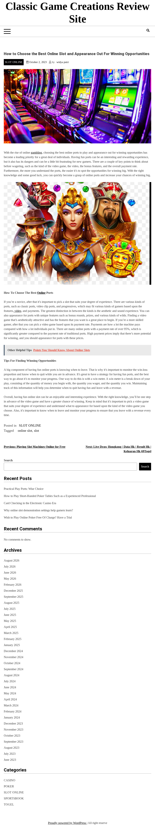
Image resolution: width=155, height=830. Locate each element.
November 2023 (13, 729)
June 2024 (10, 687)
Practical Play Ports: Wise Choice (23, 488)
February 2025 (12, 639)
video (17, 310)
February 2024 (12, 711)
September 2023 (13, 741)
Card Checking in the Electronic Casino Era (30, 503)
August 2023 (11, 747)
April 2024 (10, 699)
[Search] (148, 30)
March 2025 (11, 633)
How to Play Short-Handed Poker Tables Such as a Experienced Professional (50, 496)
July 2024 (10, 681)
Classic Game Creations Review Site (77, 12)
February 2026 (12, 584)
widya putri (63, 62)
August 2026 (11, 560)
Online (41, 292)
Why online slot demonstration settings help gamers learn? (38, 510)
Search (8, 460)
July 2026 (10, 566)
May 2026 (10, 578)
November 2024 (13, 657)
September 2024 (13, 669)
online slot (25, 430)
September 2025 (13, 596)
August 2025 (11, 602)
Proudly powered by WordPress (67, 823)
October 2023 (12, 735)
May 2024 (10, 693)
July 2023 (10, 753)
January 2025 (12, 645)
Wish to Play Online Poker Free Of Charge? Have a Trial (38, 517)
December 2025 (13, 590)
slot (36, 430)
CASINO (9, 780)
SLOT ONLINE (13, 62)
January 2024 (12, 717)
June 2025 (10, 614)
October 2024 (12, 663)
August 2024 (11, 675)
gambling (36, 152)
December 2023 (13, 723)
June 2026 (10, 572)
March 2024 (11, 705)
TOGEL (9, 804)
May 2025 (10, 620)
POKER (9, 786)
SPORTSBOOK (14, 798)
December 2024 (13, 651)
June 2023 (10, 759)
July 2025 (10, 608)
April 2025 (10, 626)
